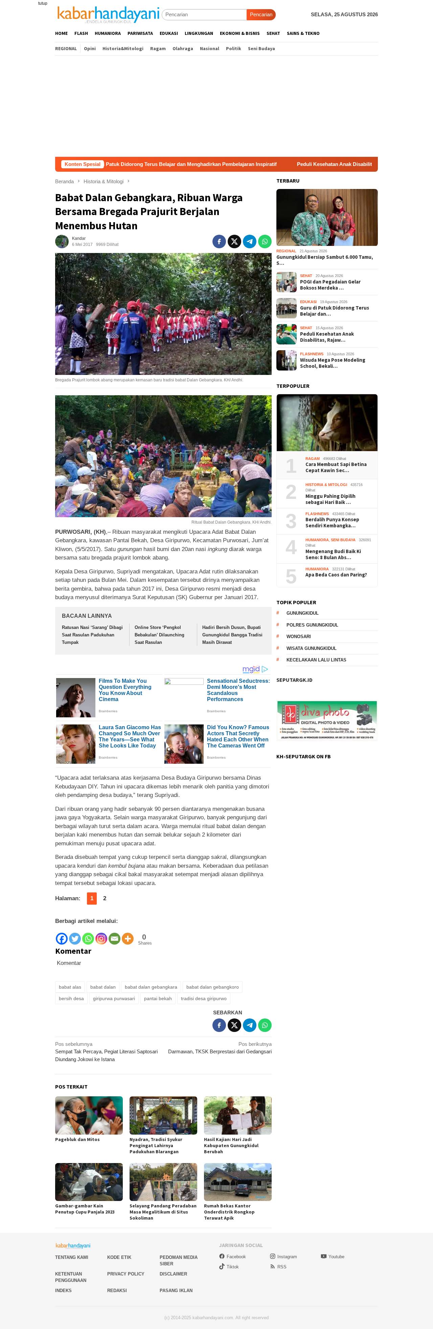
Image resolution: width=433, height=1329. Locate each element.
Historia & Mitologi (326, 485)
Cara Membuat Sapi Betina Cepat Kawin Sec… (336, 468)
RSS (282, 1266)
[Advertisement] (216, 106)
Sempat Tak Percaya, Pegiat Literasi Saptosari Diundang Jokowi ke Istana (106, 1051)
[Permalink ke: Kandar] (62, 241)
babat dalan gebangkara (151, 987)
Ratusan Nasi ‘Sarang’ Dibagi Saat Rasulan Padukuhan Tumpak (92, 635)
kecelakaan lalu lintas (316, 660)
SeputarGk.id (294, 680)
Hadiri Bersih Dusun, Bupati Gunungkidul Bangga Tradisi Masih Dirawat (232, 635)
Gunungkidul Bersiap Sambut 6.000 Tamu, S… (324, 260)
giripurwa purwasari (114, 998)
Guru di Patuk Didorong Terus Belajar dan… (334, 311)
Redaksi (117, 1290)
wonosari (299, 636)
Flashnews (311, 354)
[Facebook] (62, 935)
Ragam (312, 459)
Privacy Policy (125, 1274)
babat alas (70, 987)
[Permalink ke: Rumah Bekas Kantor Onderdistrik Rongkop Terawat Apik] (238, 1182)
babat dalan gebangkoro (212, 987)
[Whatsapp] (88, 935)
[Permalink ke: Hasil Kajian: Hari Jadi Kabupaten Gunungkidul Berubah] (238, 1115)
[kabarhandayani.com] (108, 14)
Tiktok (233, 1266)
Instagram (287, 1256)
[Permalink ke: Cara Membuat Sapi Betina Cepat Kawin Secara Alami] (327, 422)
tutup (42, 3)
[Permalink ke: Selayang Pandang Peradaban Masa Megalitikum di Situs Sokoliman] (163, 1182)
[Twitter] (75, 935)
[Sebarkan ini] (219, 241)
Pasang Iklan (176, 1290)
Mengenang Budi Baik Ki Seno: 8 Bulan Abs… (333, 554)
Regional (286, 251)
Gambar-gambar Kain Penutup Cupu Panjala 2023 (85, 1209)
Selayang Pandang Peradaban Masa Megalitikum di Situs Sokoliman (163, 1212)
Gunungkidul (303, 613)
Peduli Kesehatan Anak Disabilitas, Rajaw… (327, 337)
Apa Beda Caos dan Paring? (336, 575)
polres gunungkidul (312, 625)
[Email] (114, 935)
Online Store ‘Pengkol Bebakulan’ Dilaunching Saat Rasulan (159, 635)
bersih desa (71, 998)
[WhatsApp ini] (265, 241)
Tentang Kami (71, 1257)
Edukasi (308, 302)
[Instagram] (101, 935)
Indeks (63, 1290)
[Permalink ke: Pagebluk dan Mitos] (89, 1115)
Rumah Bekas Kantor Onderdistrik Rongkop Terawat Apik (229, 1212)
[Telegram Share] (249, 241)
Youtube (336, 1256)
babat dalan (103, 987)
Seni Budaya (343, 540)
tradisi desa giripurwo (204, 998)
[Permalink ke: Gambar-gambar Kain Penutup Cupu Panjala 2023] (89, 1182)
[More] (128, 935)
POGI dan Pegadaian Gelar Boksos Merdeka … (330, 285)
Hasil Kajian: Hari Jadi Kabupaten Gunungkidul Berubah (231, 1145)
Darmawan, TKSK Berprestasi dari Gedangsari (220, 1048)
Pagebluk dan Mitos (77, 1139)
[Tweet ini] (234, 241)
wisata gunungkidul (312, 648)
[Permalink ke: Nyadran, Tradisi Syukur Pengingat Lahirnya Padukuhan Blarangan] (163, 1115)
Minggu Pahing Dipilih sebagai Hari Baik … (330, 499)
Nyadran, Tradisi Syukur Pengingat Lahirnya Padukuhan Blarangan (156, 1145)
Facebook (236, 1256)
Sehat (306, 276)
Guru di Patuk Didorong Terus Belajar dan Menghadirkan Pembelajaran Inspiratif (127, 164)
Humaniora (317, 540)
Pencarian (261, 14)
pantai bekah (158, 998)
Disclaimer (173, 1274)
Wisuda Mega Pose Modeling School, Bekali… (332, 363)
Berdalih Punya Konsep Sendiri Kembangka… (332, 523)
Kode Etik (119, 1257)
